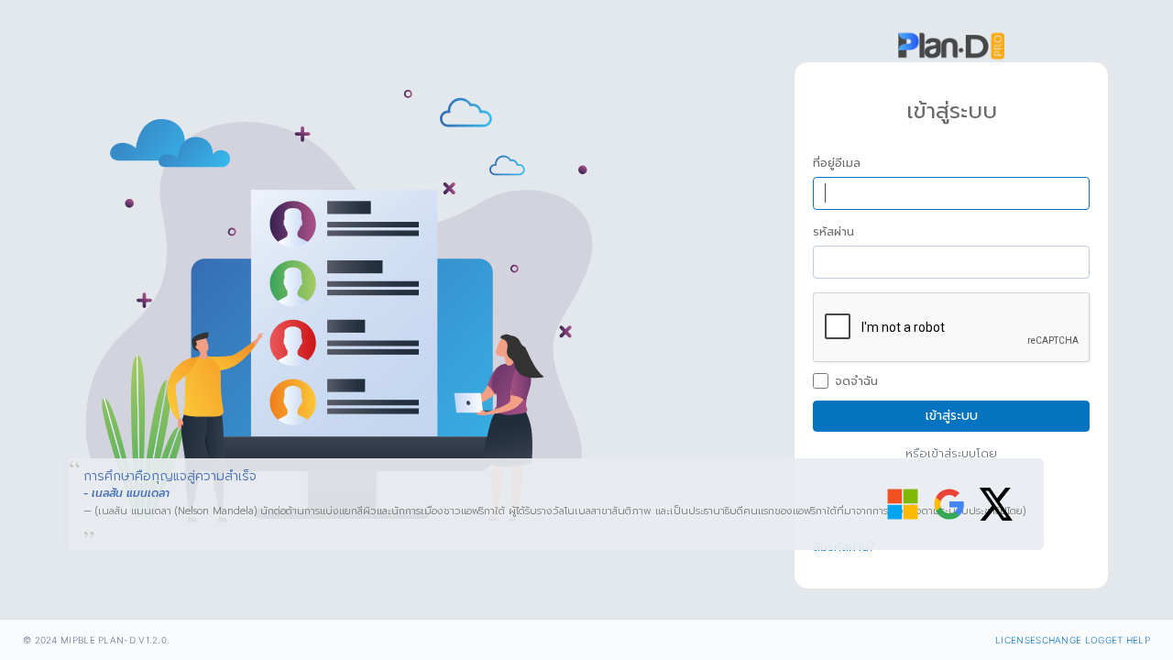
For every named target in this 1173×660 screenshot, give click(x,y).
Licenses (1018, 639)
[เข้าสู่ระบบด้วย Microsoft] (903, 504)
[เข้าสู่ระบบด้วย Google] (949, 504)
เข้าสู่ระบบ (952, 415)
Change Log (1073, 639)
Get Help (1127, 639)
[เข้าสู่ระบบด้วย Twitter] (996, 504)
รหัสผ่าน (833, 232)
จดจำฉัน (856, 381)
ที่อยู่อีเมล (837, 163)
